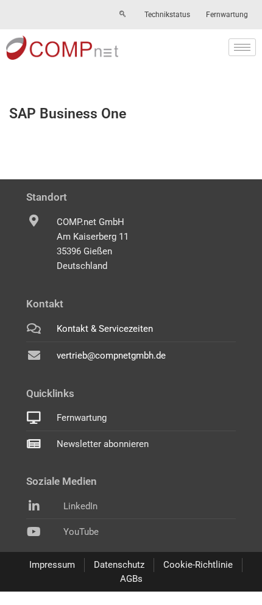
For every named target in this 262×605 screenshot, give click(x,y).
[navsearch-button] (122, 15)
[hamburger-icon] (242, 47)
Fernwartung (227, 14)
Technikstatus (167, 14)
